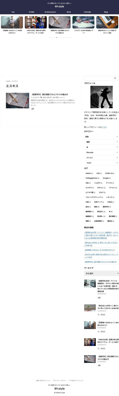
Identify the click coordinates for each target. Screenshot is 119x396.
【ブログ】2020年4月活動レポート (59, 31)
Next (116, 24)
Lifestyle (87, 12)
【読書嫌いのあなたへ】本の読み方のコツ (99, 250)
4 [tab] (56, 37)
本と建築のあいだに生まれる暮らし (59, 385)
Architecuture (50, 12)
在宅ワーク (99, 202)
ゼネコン (101, 187)
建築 (44, 97)
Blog (106, 12)
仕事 (88, 202)
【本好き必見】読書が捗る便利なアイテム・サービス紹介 (12, 31)
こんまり (98, 183)
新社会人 (101, 211)
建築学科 (49, 97)
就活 (88, 207)
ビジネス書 (90, 192)
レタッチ (110, 197)
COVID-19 (109, 173)
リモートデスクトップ (94, 197)
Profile (31, 12)
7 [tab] (63, 37)
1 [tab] (49, 37)
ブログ (102, 192)
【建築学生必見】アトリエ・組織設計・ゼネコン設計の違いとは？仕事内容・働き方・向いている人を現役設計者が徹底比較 (101, 235)
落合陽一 (101, 216)
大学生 (110, 202)
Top (13, 12)
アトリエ (110, 183)
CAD (99, 173)
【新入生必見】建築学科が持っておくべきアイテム (107, 31)
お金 (88, 183)
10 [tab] (70, 37)
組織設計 (90, 216)
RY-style (59, 6)
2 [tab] (52, 37)
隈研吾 (110, 221)
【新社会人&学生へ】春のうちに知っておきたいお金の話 (101, 243)
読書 (88, 221)
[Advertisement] (59, 57)
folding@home (92, 178)
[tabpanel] (12, 25)
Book (69, 12)
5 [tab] (59, 37)
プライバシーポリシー (60, 380)
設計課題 (55, 97)
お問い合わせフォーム (43, 380)
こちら (104, 127)
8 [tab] (66, 37)
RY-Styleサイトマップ (76, 380)
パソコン (113, 187)
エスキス (62, 97)
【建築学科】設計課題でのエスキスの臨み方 (36, 31)
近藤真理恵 (99, 221)
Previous (3, 24)
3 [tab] (54, 37)
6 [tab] (61, 37)
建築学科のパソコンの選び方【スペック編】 (83, 31)
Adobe (89, 173)
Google (107, 178)
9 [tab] (68, 37)
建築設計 (90, 211)
